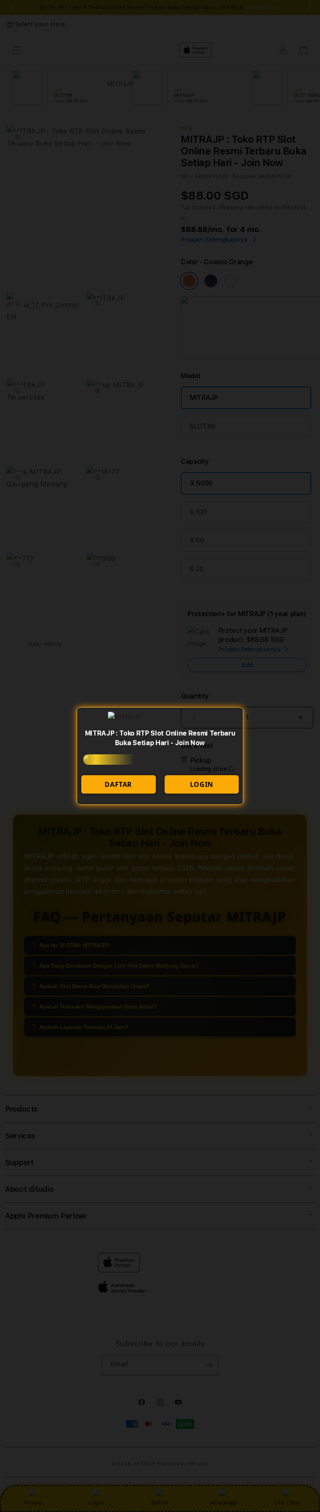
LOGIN (201, 784)
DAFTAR (118, 784)
